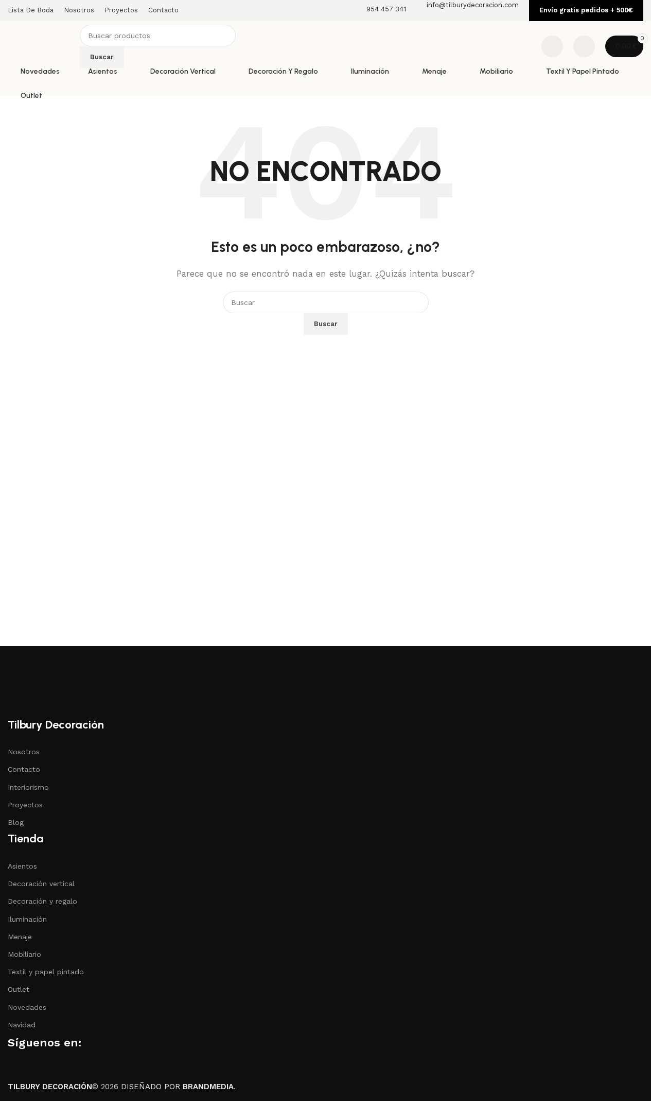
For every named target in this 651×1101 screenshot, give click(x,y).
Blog (16, 822)
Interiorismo (28, 787)
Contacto (24, 769)
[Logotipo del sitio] (41, 45)
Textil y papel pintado (46, 972)
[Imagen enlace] (59, 680)
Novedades (27, 1007)
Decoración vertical (41, 883)
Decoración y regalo (42, 901)
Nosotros (24, 752)
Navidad (22, 1025)
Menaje (20, 937)
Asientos (22, 866)
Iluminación (27, 919)
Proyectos (25, 805)
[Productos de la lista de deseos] (552, 46)
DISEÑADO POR (177, 1086)
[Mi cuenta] (584, 46)
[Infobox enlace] (325, 47)
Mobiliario (24, 954)
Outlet (18, 989)
